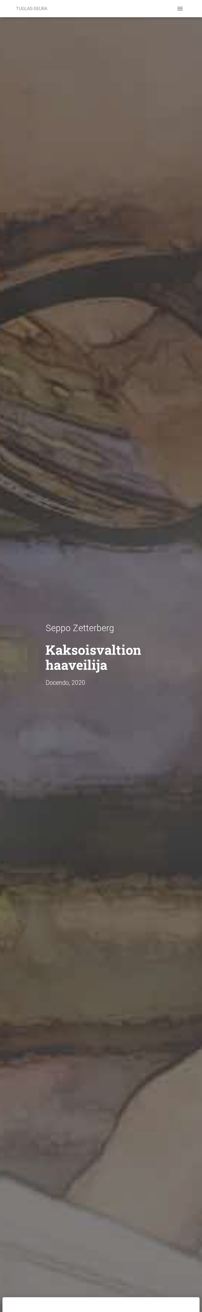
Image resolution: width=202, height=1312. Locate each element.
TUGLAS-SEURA (31, 8)
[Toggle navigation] (180, 9)
